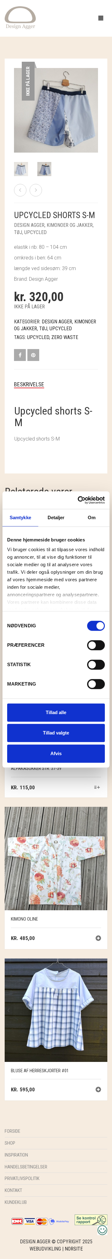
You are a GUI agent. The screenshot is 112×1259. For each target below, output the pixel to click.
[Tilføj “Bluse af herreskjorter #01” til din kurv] (98, 1090)
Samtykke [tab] (20, 517)
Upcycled (35, 232)
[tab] (56, 384)
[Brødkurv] (20, 190)
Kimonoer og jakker (70, 225)
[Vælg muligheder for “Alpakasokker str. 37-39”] (97, 787)
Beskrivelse (29, 384)
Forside (12, 1131)
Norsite (74, 1249)
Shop (10, 1143)
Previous (17, 102)
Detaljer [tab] (56, 517)
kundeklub (16, 1202)
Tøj (18, 232)
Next (94, 102)
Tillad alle (56, 712)
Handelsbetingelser (26, 1167)
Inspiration (16, 1155)
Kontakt (13, 1190)
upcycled (38, 337)
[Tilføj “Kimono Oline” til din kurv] (98, 939)
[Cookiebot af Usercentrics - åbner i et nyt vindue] (79, 500)
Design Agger (29, 225)
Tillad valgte (56, 732)
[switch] (96, 647)
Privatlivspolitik (22, 1178)
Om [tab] (92, 517)
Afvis (56, 753)
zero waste (64, 337)
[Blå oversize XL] (36, 190)
